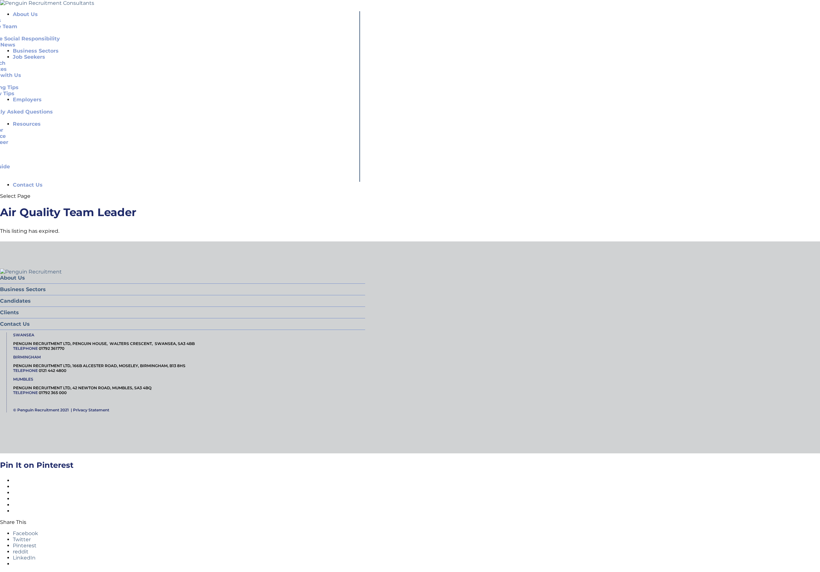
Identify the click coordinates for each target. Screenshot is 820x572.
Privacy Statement (91, 410)
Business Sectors (23, 289)
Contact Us (28, 185)
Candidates (15, 301)
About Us (12, 278)
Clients (9, 312)
